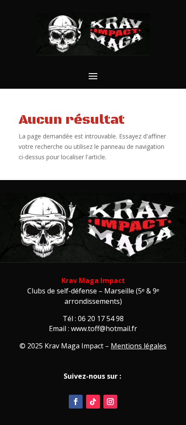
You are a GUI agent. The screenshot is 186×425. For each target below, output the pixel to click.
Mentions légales (139, 346)
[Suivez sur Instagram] (110, 402)
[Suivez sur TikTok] (93, 402)
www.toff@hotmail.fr (104, 328)
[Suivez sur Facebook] (76, 402)
